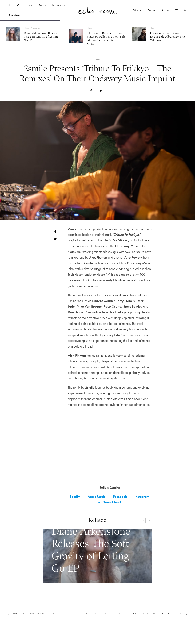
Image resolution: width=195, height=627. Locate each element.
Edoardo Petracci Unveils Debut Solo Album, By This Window (167, 36)
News (42, 5)
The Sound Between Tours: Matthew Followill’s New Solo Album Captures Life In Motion (106, 38)
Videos (137, 10)
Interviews (58, 5)
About (165, 10)
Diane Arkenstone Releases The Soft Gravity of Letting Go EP (41, 36)
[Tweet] (100, 90)
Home (29, 5)
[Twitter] (18, 5)
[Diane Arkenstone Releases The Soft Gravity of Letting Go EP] (97, 556)
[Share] (91, 90)
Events (151, 10)
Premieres (15, 15)
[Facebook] (9, 5)
